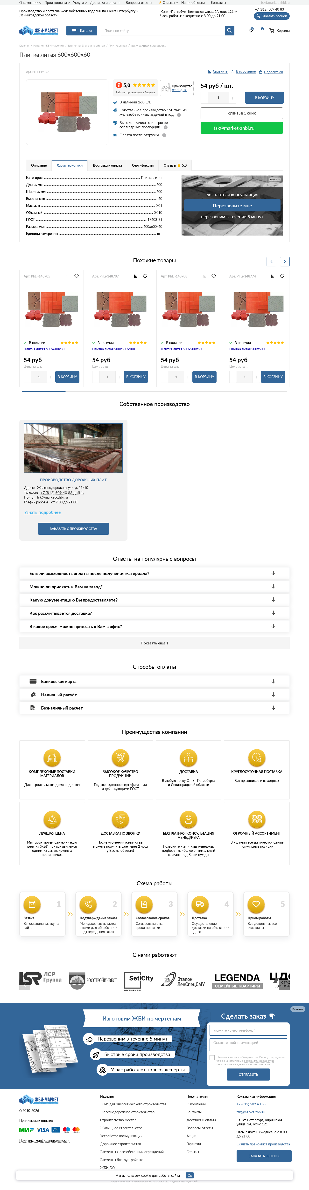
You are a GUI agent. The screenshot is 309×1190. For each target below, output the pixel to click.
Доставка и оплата (104, 2)
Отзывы (169, 2)
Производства (56, 2)
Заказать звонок (264, 1156)
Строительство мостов (118, 1120)
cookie (146, 1175)
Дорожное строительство (120, 1144)
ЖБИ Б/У (107, 1168)
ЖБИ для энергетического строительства (133, 1104)
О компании (28, 2)
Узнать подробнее (42, 512)
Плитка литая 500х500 (247, 349)
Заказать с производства (73, 529)
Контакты (218, 2)
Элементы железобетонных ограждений (132, 1152)
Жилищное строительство (121, 1128)
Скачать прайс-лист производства (263, 1144)
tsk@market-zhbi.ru (275, 2)
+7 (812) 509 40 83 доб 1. (62, 493)
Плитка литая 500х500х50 (181, 349)
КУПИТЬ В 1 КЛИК (242, 113)
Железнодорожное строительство (127, 1112)
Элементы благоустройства (121, 1160)
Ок (190, 1175)
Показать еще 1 (155, 643)
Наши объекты (193, 2)
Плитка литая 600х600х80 (44, 349)
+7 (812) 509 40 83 (269, 9)
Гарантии (194, 1144)
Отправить (248, 1074)
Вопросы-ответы (139, 2)
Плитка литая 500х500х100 (113, 349)
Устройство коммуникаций (121, 1136)
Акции (191, 1136)
